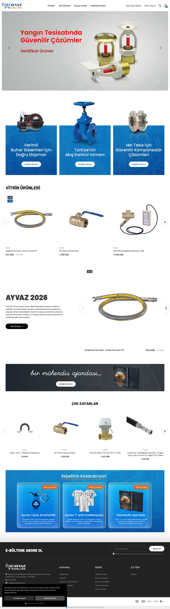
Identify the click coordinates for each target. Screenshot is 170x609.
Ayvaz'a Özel (80, 5)
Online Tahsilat (100, 589)
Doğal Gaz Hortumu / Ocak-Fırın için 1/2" (21, 251)
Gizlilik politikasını (121, 554)
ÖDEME (98, 567)
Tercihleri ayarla (19, 598)
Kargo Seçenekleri (66, 585)
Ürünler (51, 5)
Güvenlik (62, 578)
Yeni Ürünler (65, 5)
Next (165, 222)
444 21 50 (12, 580)
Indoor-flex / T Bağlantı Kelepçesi (25, 453)
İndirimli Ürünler (98, 5)
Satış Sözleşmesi (101, 585)
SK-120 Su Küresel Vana (69, 251)
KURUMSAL (64, 567)
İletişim (134, 574)
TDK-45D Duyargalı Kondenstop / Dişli (128, 251)
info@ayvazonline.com (16, 583)
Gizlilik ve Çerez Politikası (35, 603)
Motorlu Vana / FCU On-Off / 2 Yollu (105, 453)
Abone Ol (157, 548)
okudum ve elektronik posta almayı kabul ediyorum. (138, 554)
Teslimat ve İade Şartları (68, 582)
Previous (5, 222)
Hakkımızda (63, 574)
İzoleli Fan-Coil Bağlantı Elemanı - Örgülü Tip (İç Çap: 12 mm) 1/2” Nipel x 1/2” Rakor (145, 454)
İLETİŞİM (135, 567)
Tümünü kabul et (50, 598)
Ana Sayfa (63, 589)
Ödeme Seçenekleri (102, 582)
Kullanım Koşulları (101, 578)
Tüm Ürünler (16, 326)
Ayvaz (8, 248)
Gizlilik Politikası (101, 574)
